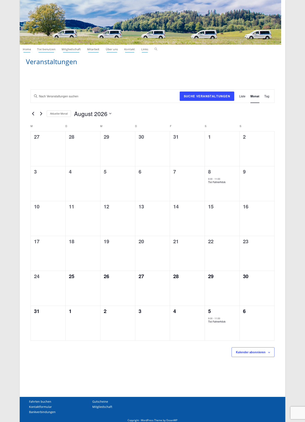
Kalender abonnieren (251, 352)
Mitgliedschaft (102, 407)
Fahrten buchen (40, 402)
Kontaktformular (40, 407)
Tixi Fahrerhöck (217, 182)
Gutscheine (100, 402)
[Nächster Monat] (41, 113)
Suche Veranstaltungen (207, 96)
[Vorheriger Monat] (32, 113)
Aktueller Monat (59, 113)
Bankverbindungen (42, 412)
